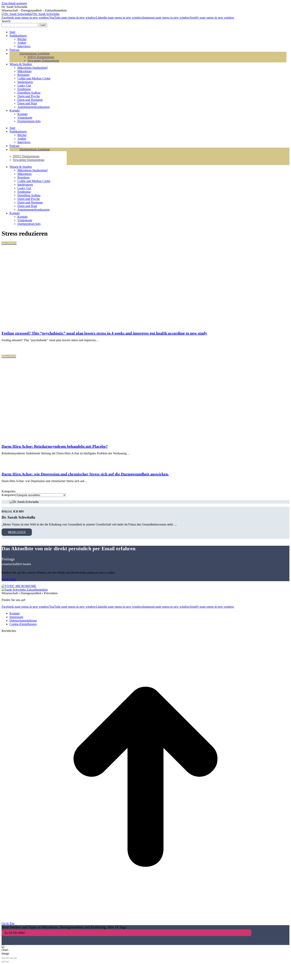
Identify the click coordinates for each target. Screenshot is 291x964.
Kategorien (8, 495)
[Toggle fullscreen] (11, 958)
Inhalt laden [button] (9, 579)
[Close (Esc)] (3, 958)
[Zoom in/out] (15, 958)
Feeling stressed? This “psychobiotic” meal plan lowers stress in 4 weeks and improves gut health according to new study (104, 333)
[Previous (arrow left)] (3, 961)
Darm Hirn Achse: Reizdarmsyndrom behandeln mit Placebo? (55, 446)
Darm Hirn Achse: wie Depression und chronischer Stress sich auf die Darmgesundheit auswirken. (85, 474)
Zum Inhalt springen (14, 3)
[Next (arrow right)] (7, 961)
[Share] (7, 958)
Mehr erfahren (19, 347)
